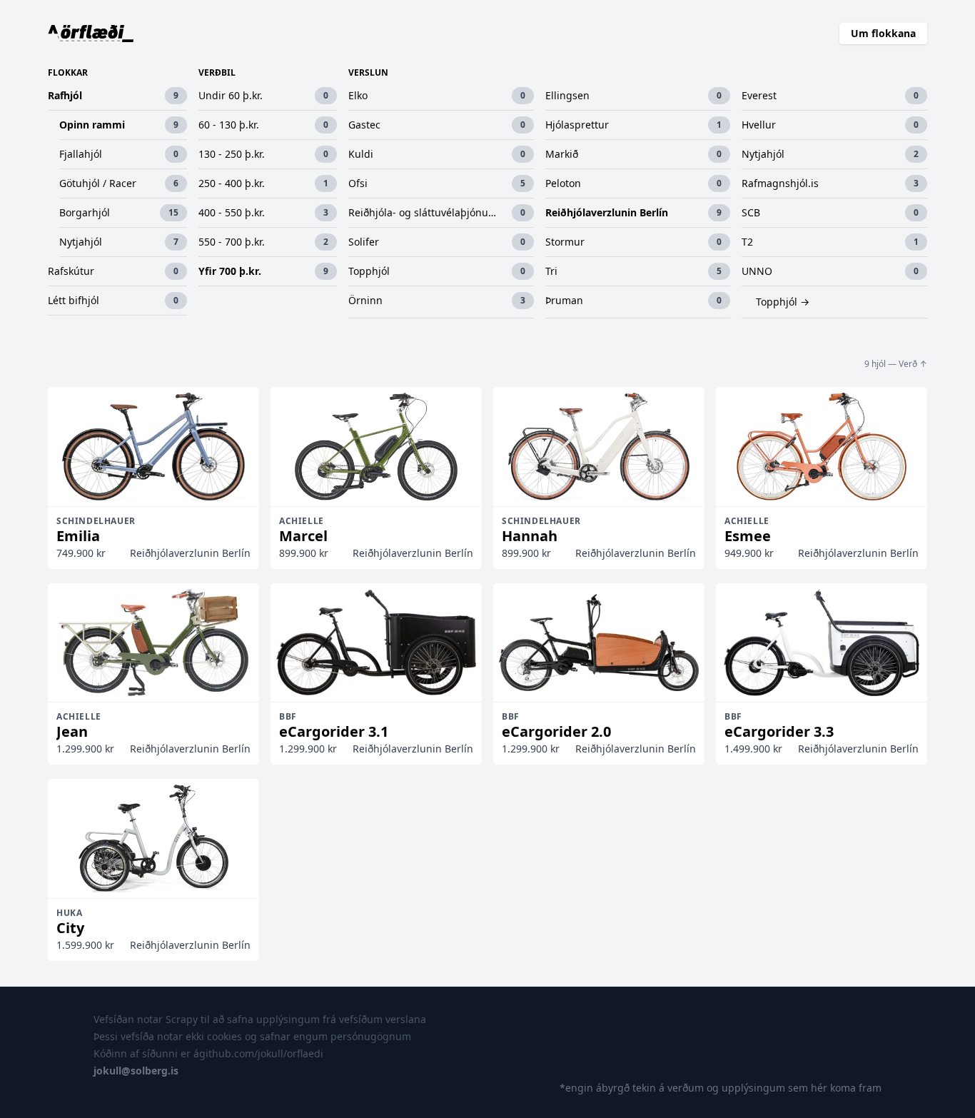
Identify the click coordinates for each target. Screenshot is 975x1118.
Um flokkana (883, 33)
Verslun (368, 73)
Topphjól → (782, 301)
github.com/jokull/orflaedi (261, 1053)
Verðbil (217, 73)
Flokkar (68, 73)
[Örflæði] (91, 33)
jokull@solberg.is (136, 1070)
